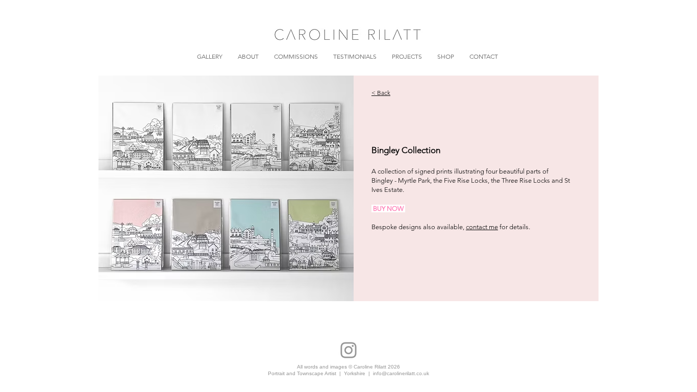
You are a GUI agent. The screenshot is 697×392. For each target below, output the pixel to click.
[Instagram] (348, 350)
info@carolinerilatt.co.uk (401, 373)
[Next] (332, 188)
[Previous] (119, 188)
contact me (482, 227)
